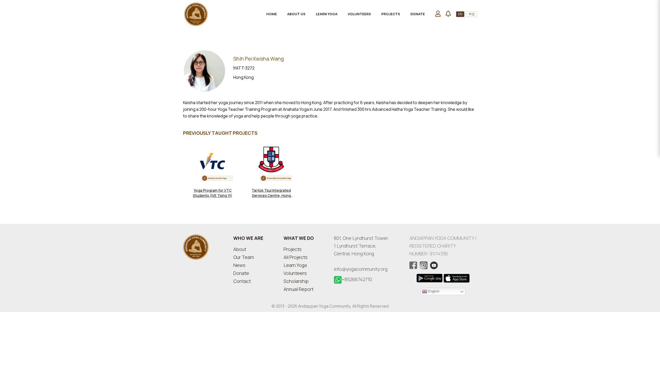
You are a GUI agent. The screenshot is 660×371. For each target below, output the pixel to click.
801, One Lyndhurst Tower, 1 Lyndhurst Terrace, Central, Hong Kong (361, 246)
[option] (212, 173)
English (433, 291)
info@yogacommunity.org (360, 269)
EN (460, 14)
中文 (472, 14)
